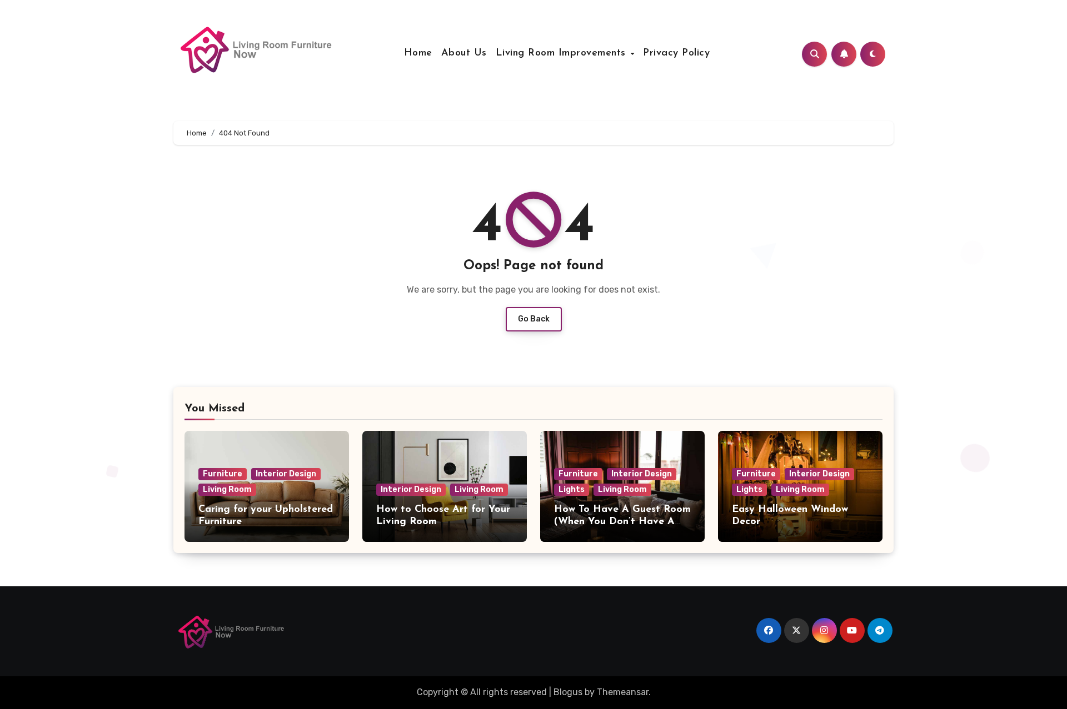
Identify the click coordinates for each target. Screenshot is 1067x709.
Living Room (227, 489)
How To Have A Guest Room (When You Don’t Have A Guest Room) (622, 522)
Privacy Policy (676, 53)
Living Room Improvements (563, 53)
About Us (464, 53)
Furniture (222, 474)
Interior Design (286, 474)
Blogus (568, 692)
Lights (572, 489)
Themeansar (623, 692)
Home (418, 53)
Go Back (534, 319)
